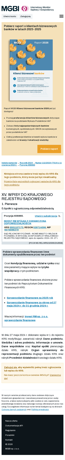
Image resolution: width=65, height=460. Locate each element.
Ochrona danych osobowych (14, 409)
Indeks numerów (9, 163)
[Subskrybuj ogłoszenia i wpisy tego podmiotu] (59, 216)
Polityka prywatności (40, 409)
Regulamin (10, 430)
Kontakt (9, 440)
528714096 (39, 227)
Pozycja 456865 (27, 165)
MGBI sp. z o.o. (12, 449)
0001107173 (16, 227)
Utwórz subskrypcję (46, 216)
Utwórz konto (9, 16)
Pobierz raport (49, 149)
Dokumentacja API (14, 426)
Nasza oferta (11, 421)
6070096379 (11, 230)
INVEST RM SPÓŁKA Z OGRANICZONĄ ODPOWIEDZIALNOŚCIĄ (25, 222)
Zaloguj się (25, 16)
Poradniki (9, 435)
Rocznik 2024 (26, 163)
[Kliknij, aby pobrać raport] (31, 103)
